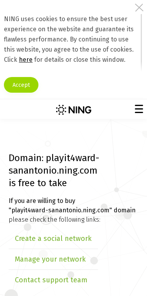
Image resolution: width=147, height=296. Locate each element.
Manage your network (50, 259)
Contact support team (51, 280)
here (26, 59)
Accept (21, 85)
